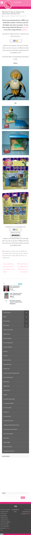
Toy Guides (17, 251)
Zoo (24, 255)
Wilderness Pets (19, 255)
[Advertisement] (15, 474)
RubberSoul (27, 509)
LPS (6, 255)
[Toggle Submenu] (26, 312)
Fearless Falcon (15, 253)
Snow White (12, 251)
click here (25, 27)
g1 (19, 253)
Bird (26, 251)
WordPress (28, 513)
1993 (23, 251)
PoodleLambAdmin (6, 16)
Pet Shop (9, 255)
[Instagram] (16, 506)
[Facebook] (14, 506)
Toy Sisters (17, 2)
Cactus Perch (5, 253)
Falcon (10, 253)
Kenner (21, 253)
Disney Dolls (6, 251)
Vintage (13, 255)
